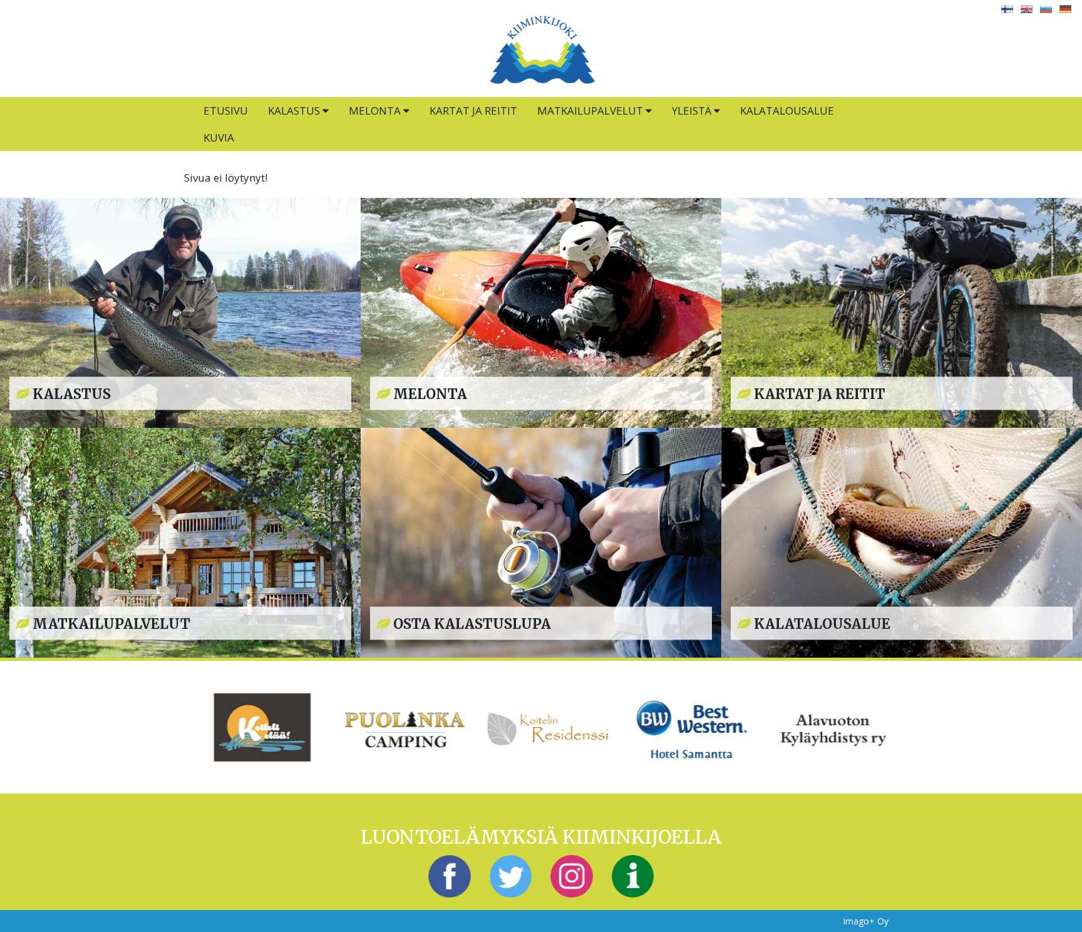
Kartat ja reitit (473, 110)
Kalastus (295, 110)
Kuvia (219, 137)
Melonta (376, 110)
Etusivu (226, 110)
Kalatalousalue (787, 110)
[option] (255, 727)
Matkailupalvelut (591, 110)
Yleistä (693, 110)
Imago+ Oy (866, 921)
